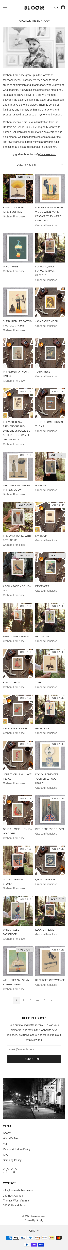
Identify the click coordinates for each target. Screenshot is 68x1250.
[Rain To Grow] (18, 663)
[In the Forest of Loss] (50, 810)
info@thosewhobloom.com (18, 1190)
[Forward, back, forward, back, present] (50, 247)
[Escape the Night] (50, 911)
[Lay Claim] (50, 517)
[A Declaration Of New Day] (18, 567)
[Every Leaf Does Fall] (18, 709)
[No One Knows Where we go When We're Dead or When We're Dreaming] (50, 188)
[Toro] (50, 663)
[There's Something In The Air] (50, 403)
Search (7, 1133)
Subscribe (32, 1059)
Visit (5, 1143)
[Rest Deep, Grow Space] (50, 961)
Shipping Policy (12, 1160)
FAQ (5, 1154)
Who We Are (10, 1138)
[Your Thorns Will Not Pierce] (18, 755)
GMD (32, 1230)
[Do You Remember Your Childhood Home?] (50, 755)
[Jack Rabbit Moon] (50, 302)
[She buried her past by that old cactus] (18, 302)
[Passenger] (50, 567)
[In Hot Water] (18, 247)
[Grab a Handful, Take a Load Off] (18, 810)
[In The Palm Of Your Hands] (18, 353)
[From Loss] (50, 709)
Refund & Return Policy (17, 1149)
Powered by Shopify (34, 1220)
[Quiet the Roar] (50, 860)
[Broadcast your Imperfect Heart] (18, 188)
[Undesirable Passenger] (18, 911)
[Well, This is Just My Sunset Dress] (18, 961)
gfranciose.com (47, 154)
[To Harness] (50, 353)
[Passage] (50, 466)
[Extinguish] (50, 617)
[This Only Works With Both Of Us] (18, 517)
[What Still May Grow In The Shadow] (18, 466)
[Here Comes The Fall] (18, 617)
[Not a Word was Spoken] (18, 860)
